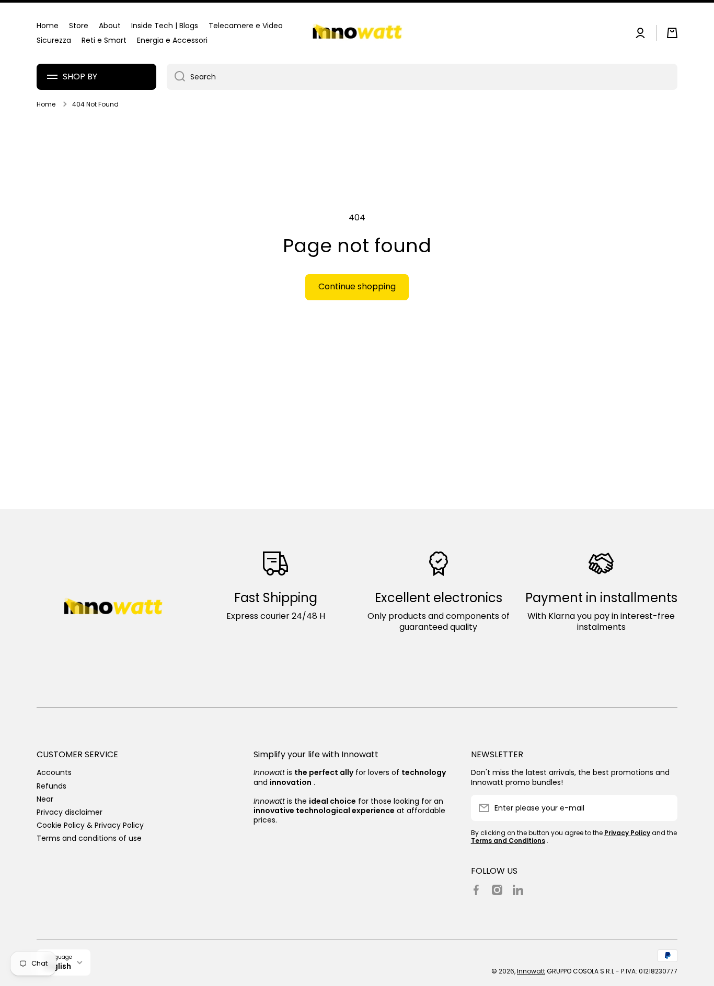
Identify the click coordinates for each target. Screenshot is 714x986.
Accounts (54, 772)
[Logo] (357, 33)
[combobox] (422, 77)
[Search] (176, 77)
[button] (672, 33)
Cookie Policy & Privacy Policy (90, 825)
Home (46, 104)
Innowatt (531, 971)
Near (45, 799)
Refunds (51, 786)
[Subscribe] (664, 808)
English (57, 966)
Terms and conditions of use (89, 838)
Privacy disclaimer (69, 812)
